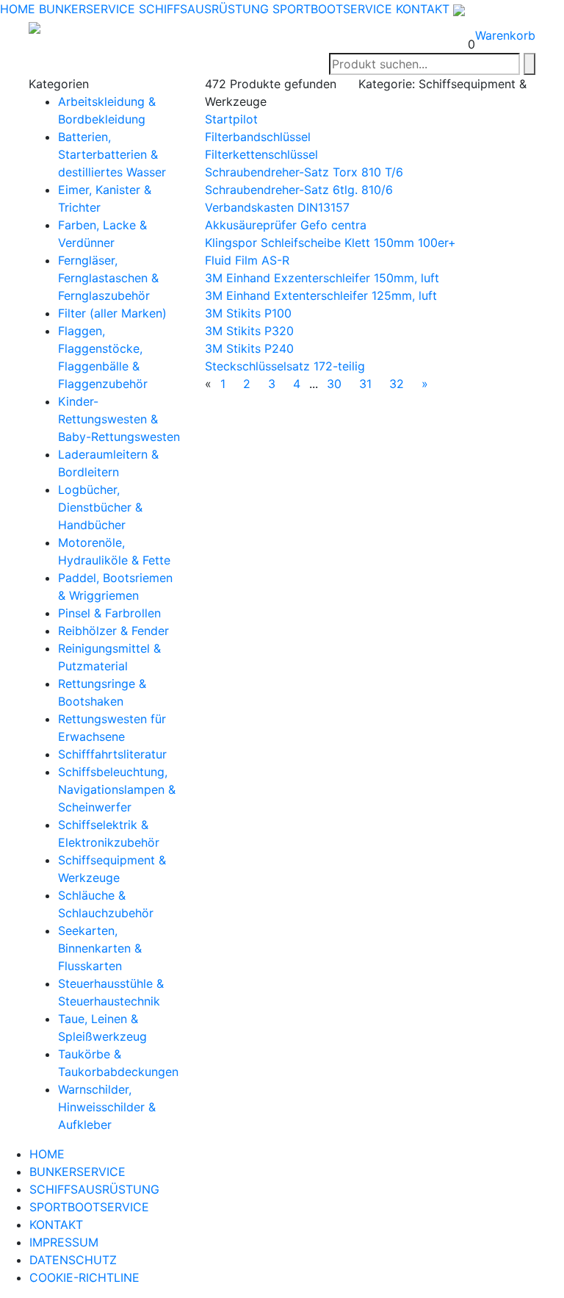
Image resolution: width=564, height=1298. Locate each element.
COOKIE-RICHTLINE (84, 1277)
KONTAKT (422, 8)
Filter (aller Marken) (112, 313)
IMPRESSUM (63, 1242)
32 (396, 383)
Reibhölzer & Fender (113, 630)
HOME (17, 8)
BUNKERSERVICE (87, 8)
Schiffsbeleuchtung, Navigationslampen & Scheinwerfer (117, 789)
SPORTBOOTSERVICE (332, 8)
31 (365, 383)
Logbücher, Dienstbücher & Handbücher (100, 507)
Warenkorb (505, 35)
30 (334, 383)
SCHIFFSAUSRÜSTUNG (204, 8)
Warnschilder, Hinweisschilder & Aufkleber (107, 1107)
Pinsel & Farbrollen (109, 613)
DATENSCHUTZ (73, 1259)
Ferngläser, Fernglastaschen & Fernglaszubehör (108, 278)
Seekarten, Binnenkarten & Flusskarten (100, 948)
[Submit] (529, 64)
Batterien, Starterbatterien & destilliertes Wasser (112, 154)
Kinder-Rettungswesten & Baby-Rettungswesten (119, 419)
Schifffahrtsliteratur (112, 754)
